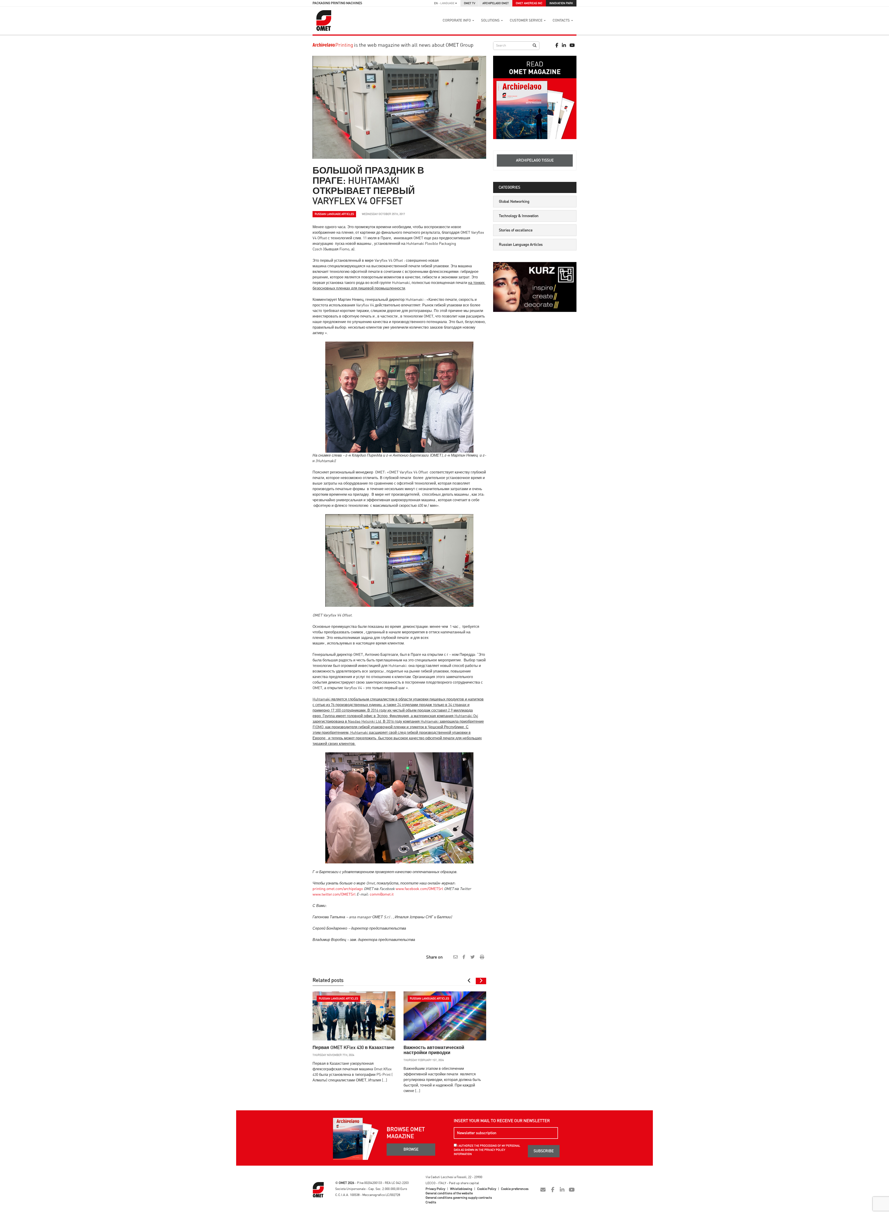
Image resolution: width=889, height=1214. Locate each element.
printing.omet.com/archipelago (338, 889)
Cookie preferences (515, 1189)
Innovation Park (561, 3)
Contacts (562, 20)
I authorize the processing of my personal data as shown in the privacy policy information (487, 1149)
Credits (431, 1202)
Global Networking (514, 201)
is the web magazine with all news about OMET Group (413, 45)
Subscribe (544, 1151)
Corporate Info (457, 20)
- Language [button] (444, 3)
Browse (411, 1149)
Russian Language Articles (521, 244)
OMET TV (469, 3)
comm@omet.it (382, 894)
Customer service (526, 20)
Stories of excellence (515, 230)
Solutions (491, 20)
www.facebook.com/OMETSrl (419, 889)
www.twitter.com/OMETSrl (334, 894)
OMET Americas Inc (529, 3)
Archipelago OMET (495, 3)
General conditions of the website (449, 1193)
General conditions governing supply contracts (459, 1197)
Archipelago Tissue (535, 160)
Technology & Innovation (518, 216)
